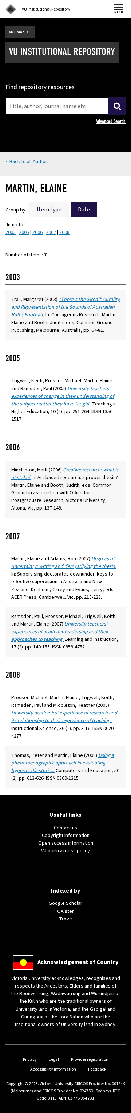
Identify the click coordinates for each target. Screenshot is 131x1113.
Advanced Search (111, 121)
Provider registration (89, 1059)
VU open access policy (65, 850)
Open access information (65, 843)
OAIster (65, 911)
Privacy (30, 1059)
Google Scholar (65, 903)
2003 (10, 232)
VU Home (16, 31)
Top (118, 1107)
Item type (49, 210)
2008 (64, 232)
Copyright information (66, 835)
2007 (51, 232)
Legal (54, 1059)
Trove (65, 919)
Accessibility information (53, 1069)
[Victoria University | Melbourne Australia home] (10, 9)
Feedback (97, 1069)
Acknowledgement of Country (77, 962)
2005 (24, 232)
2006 (37, 232)
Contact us (65, 828)
